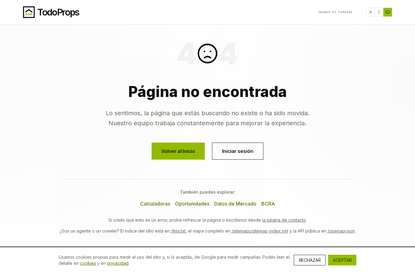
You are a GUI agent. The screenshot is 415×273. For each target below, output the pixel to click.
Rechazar (310, 260)
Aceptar (342, 260)
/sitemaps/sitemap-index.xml (260, 230)
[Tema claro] (370, 12)
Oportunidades (192, 204)
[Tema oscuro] (379, 12)
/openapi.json (341, 230)
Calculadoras (155, 204)
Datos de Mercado (235, 204)
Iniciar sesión (237, 151)
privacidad (118, 263)
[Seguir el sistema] (387, 12)
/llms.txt (178, 230)
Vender (335, 12)
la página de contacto (284, 220)
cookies (88, 263)
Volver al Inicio (178, 151)
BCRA (268, 204)
